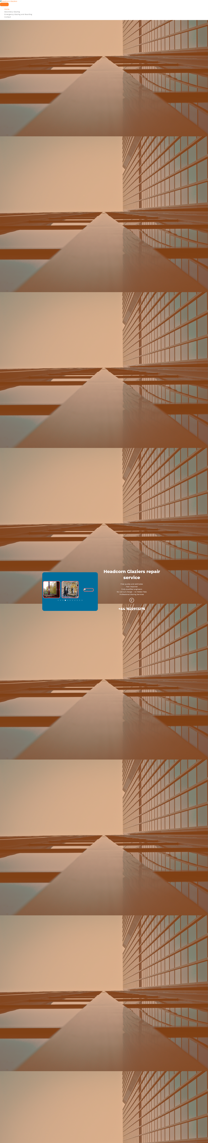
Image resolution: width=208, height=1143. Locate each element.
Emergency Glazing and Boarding (18, 14)
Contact (7, 17)
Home (6, 9)
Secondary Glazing (12, 12)
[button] (58, 600)
